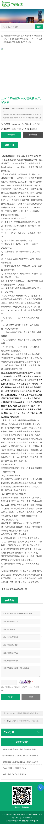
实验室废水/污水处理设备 (13, 36)
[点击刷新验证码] (25, 682)
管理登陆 (25, 821)
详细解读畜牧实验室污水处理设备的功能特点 (19, 749)
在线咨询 (11, 135)
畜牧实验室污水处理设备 (19, 39)
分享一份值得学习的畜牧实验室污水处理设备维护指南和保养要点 (22, 756)
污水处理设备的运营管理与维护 (14, 768)
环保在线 (17, 821)
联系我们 (33, 135)
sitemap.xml (34, 821)
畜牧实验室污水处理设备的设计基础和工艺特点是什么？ (22, 762)
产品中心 (28, 36)
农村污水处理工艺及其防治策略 (14, 774)
